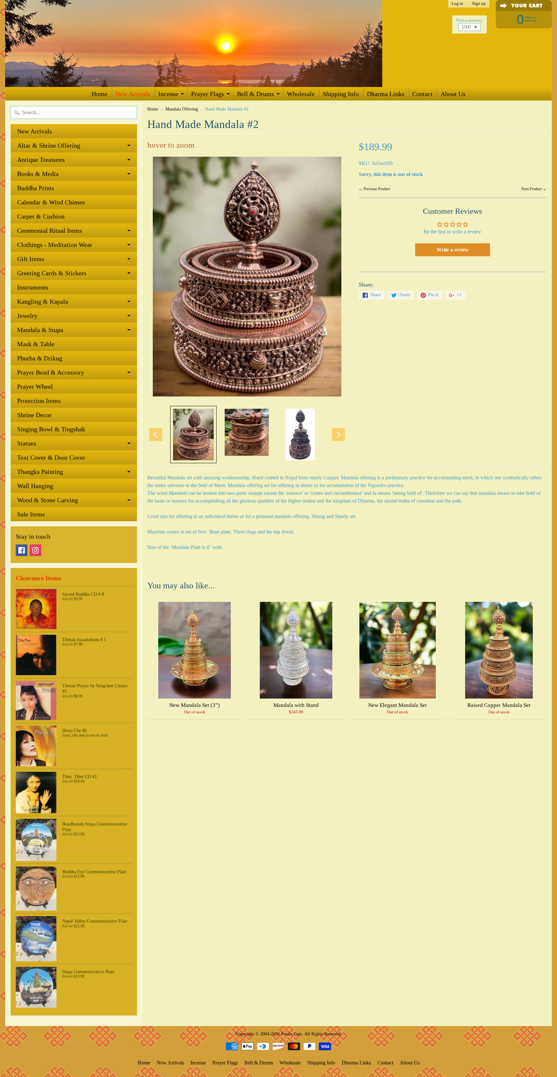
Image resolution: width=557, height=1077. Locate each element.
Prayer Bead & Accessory (50, 372)
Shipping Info (341, 93)
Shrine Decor (34, 414)
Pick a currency (469, 20)
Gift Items (30, 258)
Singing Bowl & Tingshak (51, 429)
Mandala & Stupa (40, 329)
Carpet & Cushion (40, 216)
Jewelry (27, 315)
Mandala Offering (181, 109)
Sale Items (31, 514)
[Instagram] (35, 550)
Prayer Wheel (35, 386)
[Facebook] (21, 550)
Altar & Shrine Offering (48, 145)
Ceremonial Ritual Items (49, 230)
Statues (26, 443)
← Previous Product (374, 189)
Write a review (452, 249)
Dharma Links (385, 93)
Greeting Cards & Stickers (51, 273)
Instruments (32, 287)
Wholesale (301, 93)
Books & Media (38, 173)
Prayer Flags (207, 93)
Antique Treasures (41, 159)
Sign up (479, 4)
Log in (457, 4)
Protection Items (39, 400)
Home (99, 93)
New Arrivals (132, 93)
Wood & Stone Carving (47, 500)
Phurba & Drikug (39, 358)
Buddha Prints (35, 187)
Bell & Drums (255, 93)
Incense (168, 93)
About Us (453, 93)
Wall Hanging (35, 485)
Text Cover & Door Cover (51, 457)
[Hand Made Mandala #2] (193, 434)
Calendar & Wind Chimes (51, 202)
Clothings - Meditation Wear (54, 244)
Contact (422, 93)
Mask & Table (35, 344)
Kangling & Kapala (42, 301)
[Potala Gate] (214, 43)
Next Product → (533, 189)
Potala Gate (291, 1033)
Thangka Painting (40, 471)
